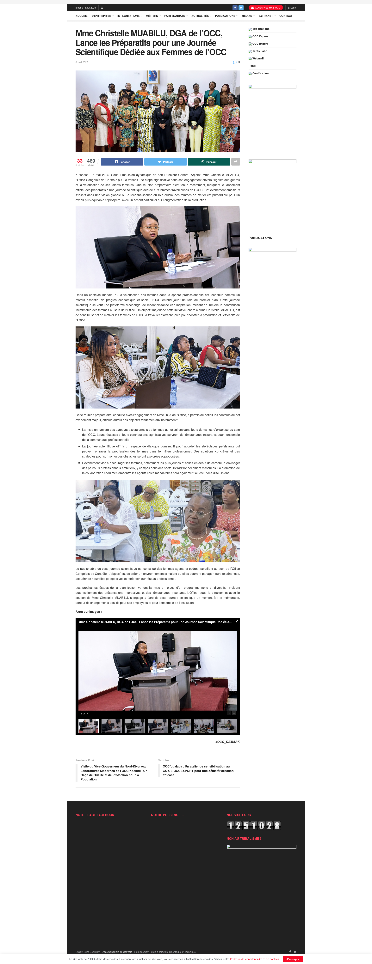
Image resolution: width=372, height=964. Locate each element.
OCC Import (260, 43)
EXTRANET (265, 16)
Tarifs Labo (259, 51)
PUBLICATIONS (225, 16)
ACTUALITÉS (200, 16)
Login (293, 7)
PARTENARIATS (174, 16)
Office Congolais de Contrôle (117, 951)
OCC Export (260, 36)
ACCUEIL (82, 16)
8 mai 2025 (82, 62)
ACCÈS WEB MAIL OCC (267, 7)
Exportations (261, 29)
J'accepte (293, 959)
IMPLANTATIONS (128, 16)
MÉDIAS (247, 16)
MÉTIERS (152, 16)
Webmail (258, 58)
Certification (260, 73)
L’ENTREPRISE (101, 16)
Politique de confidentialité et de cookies (254, 959)
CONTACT (286, 16)
